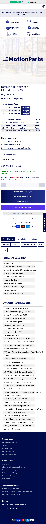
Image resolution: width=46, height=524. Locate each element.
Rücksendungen (7, 448)
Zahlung (16, 244)
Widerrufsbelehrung (9, 470)
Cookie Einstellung (8, 476)
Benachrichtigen (23, 201)
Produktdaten (8, 239)
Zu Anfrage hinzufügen (23, 196)
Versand (6, 244)
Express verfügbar (26, 213)
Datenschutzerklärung (9, 473)
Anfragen (25, 107)
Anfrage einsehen (44, 222)
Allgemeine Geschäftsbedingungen (14, 467)
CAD (41, 244)
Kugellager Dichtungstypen (11, 494)
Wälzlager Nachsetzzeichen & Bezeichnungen (17, 491)
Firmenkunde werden (9, 442)
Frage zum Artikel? (8, 94)
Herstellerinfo (22, 239)
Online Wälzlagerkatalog (10, 488)
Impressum (6, 479)
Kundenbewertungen (9, 454)
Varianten (34, 239)
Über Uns (5, 464)
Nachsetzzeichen (29, 244)
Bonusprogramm (8, 451)
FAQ (4, 250)
